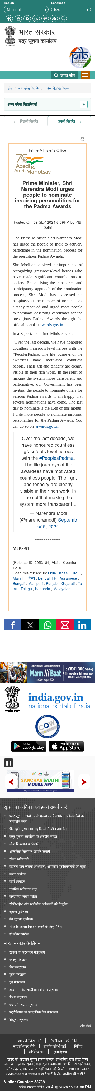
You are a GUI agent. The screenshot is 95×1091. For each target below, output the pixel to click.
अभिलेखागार (36, 1051)
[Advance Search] (63, 18)
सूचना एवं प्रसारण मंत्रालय (27, 952)
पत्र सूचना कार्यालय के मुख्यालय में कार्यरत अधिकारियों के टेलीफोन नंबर (46, 818)
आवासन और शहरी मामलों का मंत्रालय (33, 989)
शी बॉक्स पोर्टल (18, 933)
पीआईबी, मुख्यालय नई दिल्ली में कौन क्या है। (38, 828)
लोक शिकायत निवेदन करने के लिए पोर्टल (35, 926)
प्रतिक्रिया (60, 1051)
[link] (47, 671)
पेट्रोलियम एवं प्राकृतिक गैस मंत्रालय (33, 1011)
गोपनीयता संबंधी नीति (63, 1040)
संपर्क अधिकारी (18, 858)
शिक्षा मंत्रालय (18, 997)
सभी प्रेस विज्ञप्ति (28, 88)
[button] (36, 18)
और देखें (85, 1025)
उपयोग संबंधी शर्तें (55, 1046)
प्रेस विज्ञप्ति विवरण (57, 88)
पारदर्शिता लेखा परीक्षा (23, 896)
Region (9, 2)
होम (10, 88)
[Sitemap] (54, 18)
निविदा (78, 1046)
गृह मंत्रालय (17, 982)
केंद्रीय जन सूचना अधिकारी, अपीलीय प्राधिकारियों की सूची (47, 866)
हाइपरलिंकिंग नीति (29, 1040)
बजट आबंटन (17, 873)
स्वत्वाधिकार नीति (24, 1046)
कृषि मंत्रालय (17, 974)
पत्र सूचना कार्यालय (37, 40)
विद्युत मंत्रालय (18, 1019)
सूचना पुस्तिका (18, 911)
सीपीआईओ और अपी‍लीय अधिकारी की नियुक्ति (38, 903)
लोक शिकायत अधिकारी (24, 843)
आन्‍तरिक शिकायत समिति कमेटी (29, 851)
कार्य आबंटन (17, 881)
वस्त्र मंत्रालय (18, 959)
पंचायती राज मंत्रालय (23, 1004)
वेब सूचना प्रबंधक (21, 918)
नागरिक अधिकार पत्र (23, 888)
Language (58, 2)
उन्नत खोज (67, 75)
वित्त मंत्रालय (17, 967)
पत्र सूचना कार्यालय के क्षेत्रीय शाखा (33, 836)
